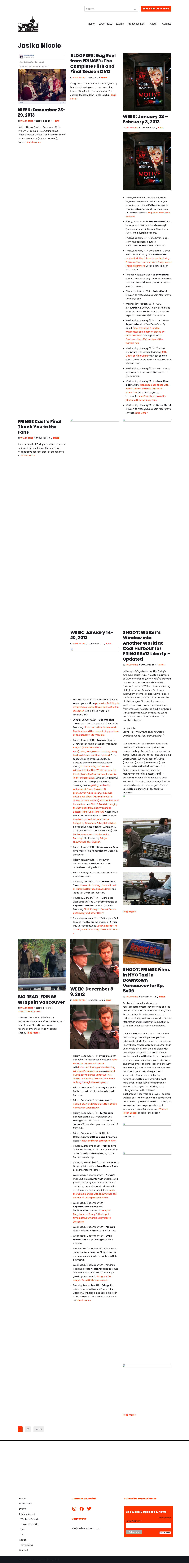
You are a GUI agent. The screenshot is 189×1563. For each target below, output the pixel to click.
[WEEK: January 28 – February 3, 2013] (147, 82)
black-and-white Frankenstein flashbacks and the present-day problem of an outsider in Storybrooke (96, 731)
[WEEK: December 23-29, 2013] (42, 78)
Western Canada (29, 1519)
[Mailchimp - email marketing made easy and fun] (165, 1533)
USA (22, 1529)
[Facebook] (81, 1508)
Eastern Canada (29, 1524)
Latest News (105, 23)
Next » (39, 1429)
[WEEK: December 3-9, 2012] (94, 961)
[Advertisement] (94, 1466)
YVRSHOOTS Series (32, 1011)
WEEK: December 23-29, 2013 (41, 112)
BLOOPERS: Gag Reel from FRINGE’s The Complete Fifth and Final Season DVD (93, 63)
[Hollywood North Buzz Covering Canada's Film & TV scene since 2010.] (28, 24)
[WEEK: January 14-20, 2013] (94, 523)
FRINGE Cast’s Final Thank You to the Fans (39, 426)
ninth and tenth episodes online (98, 1140)
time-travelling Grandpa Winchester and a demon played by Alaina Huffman (145, 331)
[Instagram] (74, 1508)
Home (91, 23)
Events (120, 23)
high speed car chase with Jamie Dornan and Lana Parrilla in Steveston (147, 388)
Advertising (26, 1545)
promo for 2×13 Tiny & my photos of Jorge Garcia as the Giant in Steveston (96, 707)
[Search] (135, 9)
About (22, 1539)
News (57, 121)
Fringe (104, 77)
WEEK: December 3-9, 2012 (93, 991)
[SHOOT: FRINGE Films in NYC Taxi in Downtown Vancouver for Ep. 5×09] (147, 951)
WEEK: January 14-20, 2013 (91, 635)
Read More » (34, 142)
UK (21, 1534)
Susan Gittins (26, 121)
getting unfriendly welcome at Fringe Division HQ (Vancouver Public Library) (91, 789)
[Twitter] (89, 1508)
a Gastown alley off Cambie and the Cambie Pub (144, 339)
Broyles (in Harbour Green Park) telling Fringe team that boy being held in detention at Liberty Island (95, 751)
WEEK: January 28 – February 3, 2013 (145, 119)
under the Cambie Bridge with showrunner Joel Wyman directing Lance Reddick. (95, 1194)
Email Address (134, 1521)
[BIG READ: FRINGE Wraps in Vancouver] (42, 965)
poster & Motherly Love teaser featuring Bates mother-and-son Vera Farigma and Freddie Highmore (148, 262)
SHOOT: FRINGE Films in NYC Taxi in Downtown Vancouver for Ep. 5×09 (146, 980)
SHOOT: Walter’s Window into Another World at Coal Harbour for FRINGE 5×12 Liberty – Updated (146, 645)
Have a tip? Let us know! (156, 8)
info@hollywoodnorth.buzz (86, 1528)
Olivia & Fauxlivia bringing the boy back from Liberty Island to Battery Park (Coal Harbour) (95, 808)
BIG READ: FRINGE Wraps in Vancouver (41, 999)
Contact (166, 23)
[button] (145, 23)
